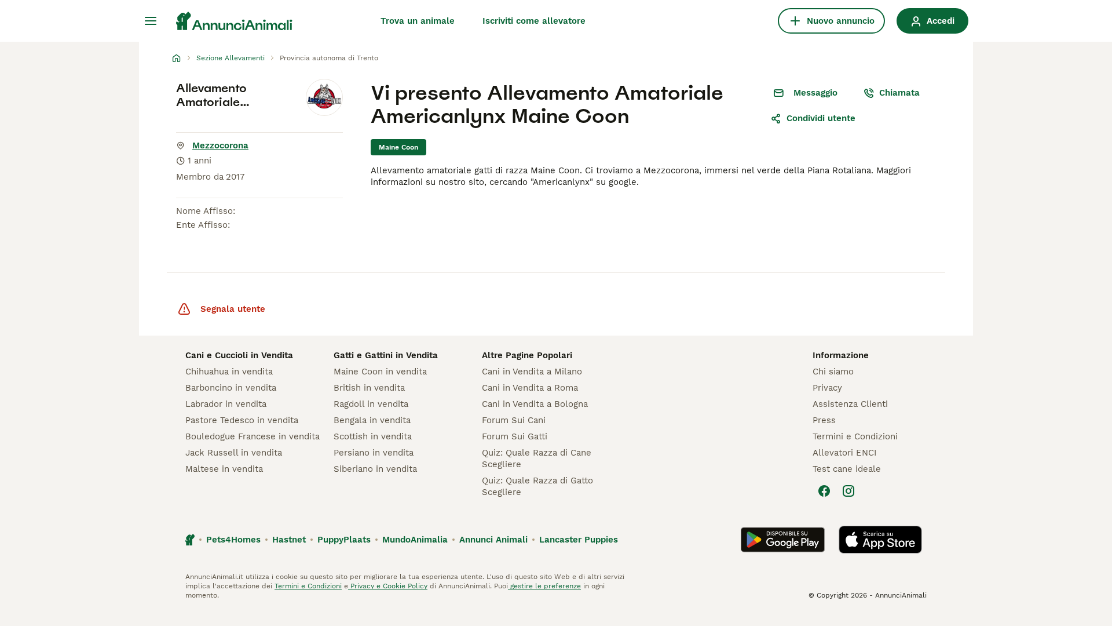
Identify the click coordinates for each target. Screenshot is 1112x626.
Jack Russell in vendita (233, 452)
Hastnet (289, 539)
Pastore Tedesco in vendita (241, 420)
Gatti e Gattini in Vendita (386, 355)
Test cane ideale (847, 469)
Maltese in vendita (224, 469)
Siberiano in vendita (375, 469)
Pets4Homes (233, 539)
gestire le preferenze (544, 586)
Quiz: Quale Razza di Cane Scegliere (536, 458)
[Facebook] (824, 491)
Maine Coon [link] (398, 147)
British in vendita (369, 388)
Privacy (827, 388)
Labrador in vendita (225, 404)
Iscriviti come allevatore (534, 21)
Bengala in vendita (372, 420)
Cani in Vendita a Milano (532, 371)
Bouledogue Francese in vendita (252, 436)
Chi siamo (833, 371)
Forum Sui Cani (514, 420)
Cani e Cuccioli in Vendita (239, 355)
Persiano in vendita (374, 452)
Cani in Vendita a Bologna (535, 404)
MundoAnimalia (415, 539)
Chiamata (899, 93)
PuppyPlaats (344, 539)
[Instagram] (848, 491)
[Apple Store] (880, 540)
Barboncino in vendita (230, 388)
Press (824, 420)
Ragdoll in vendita (371, 404)
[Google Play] (783, 540)
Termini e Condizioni (855, 436)
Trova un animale (418, 21)
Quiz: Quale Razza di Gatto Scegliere (537, 486)
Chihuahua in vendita (229, 371)
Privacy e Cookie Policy (387, 586)
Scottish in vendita (373, 436)
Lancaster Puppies (578, 539)
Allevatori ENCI (844, 452)
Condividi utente (821, 118)
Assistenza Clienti (850, 404)
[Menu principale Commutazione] (150, 20)
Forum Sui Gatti (514, 436)
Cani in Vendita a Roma (530, 388)
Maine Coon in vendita (380, 371)
